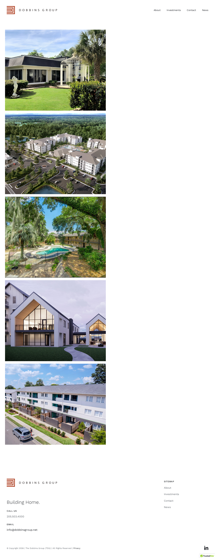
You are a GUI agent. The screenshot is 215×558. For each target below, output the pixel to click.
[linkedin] (206, 548)
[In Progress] (107, 70)
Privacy (76, 548)
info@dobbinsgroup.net (22, 529)
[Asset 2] (32, 7)
